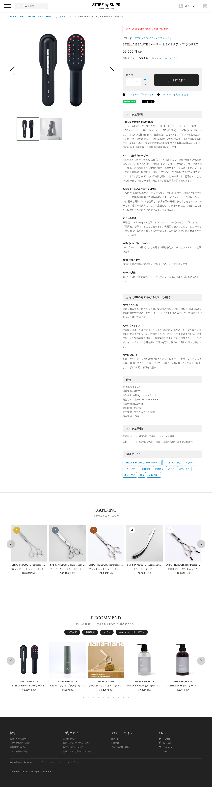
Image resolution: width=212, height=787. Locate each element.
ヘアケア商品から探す (20, 743)
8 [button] (118, 697)
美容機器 (159, 469)
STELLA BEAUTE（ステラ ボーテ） (36, 16)
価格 (142, 475)
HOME (13, 16)
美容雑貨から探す (18, 747)
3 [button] (103, 581)
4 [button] (108, 581)
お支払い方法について (73, 747)
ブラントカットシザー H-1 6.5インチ (108, 569)
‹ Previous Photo (12, 71)
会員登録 (115, 743)
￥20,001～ (153, 475)
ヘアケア (190, 462)
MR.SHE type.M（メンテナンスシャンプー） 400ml (154, 685)
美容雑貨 (146, 469)
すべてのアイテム (172, 462)
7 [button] (113, 697)
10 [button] (128, 697)
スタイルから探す (18, 739)
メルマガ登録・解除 (120, 747)
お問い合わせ (74, 762)
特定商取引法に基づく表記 (22, 762)
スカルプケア (130, 469)
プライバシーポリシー (51, 762)
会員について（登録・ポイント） (78, 751)
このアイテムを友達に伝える (174, 94)
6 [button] (118, 581)
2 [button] (98, 581)
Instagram (168, 747)
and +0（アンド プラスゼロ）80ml (68, 685)
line (165, 751)
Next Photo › (111, 71)
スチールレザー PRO (144, 569)
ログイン (115, 739)
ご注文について (70, 739)
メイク (171, 469)
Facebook (167, 743)
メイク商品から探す (19, 751)
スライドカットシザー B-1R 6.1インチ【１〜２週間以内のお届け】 (85, 569)
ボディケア (129, 475)
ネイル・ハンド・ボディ (131, 632)
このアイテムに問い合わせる (140, 94)
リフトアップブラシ (65, 16)
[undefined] (45, 70)
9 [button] (123, 697)
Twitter (167, 739)
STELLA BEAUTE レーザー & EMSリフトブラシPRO (39, 685)
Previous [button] (11, 544)
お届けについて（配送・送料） (77, 743)
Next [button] (201, 544)
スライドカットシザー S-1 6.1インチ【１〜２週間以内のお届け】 (46, 569)
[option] (29, 550)
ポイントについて (166, 58)
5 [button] (113, 581)
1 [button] (93, 581)
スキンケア (184, 469)
